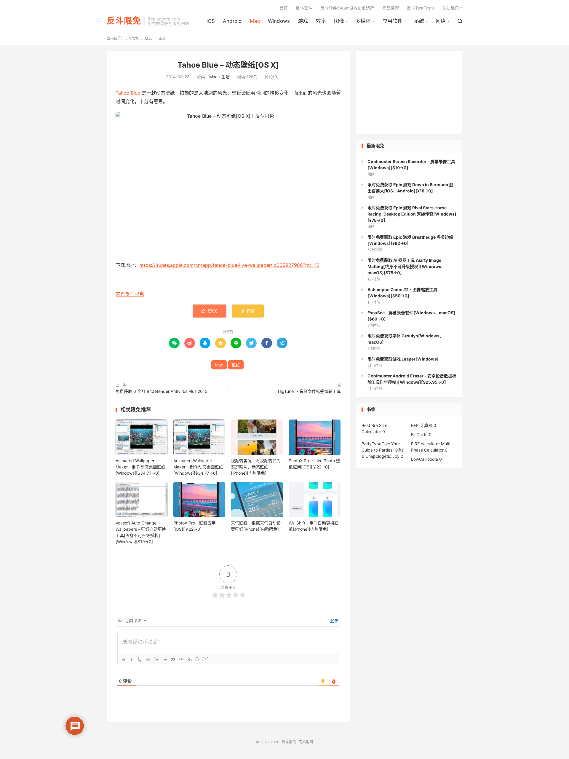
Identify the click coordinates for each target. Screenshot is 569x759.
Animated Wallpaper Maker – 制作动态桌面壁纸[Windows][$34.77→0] (140, 467)
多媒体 (363, 21)
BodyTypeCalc (376, 443)
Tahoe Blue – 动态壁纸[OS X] (228, 64)
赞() (210, 310)
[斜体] (131, 659)
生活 (225, 76)
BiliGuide (419, 434)
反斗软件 (304, 7)
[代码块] (181, 659)
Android (232, 21)
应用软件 (392, 21)
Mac (255, 21)
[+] (205, 659)
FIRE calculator (425, 443)
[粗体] (123, 659)
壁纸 (236, 364)
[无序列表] (165, 659)
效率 (321, 21)
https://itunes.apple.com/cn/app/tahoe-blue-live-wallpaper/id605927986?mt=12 (229, 265)
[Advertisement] (409, 92)
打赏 (248, 310)
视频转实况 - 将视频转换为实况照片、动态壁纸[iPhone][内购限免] (256, 467)
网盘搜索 (390, 7)
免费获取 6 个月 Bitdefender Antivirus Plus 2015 (161, 391)
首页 (283, 7)
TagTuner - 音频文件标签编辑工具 (309, 391)
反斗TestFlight (420, 7)
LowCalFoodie (424, 459)
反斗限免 (124, 21)
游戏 (303, 21)
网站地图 (306, 742)
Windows (279, 21)
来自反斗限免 (130, 294)
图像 (339, 21)
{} (197, 659)
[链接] (190, 659)
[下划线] (140, 659)
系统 (419, 21)
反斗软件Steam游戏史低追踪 (347, 7)
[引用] (173, 659)
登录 (333, 620)
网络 (441, 21)
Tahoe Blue (128, 93)
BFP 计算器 (421, 425)
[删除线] (148, 659)
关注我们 (450, 7)
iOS (211, 21)
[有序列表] (156, 659)
